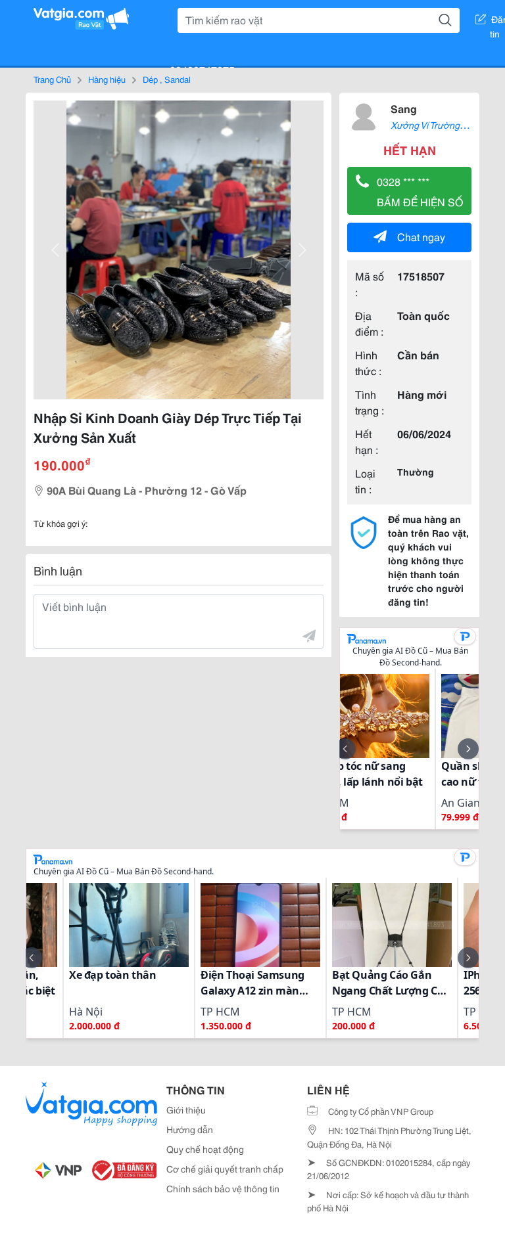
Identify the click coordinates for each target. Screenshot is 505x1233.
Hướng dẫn (189, 1129)
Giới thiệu (186, 1109)
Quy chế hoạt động (205, 1148)
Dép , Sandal (167, 79)
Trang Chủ (52, 79)
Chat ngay (421, 236)
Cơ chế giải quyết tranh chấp (224, 1168)
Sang (404, 108)
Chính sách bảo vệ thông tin (222, 1188)
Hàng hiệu (107, 79)
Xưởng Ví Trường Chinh (438, 124)
